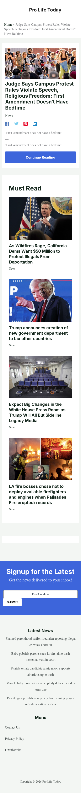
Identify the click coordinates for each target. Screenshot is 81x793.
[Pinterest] (25, 123)
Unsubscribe (13, 750)
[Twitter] (16, 123)
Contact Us (12, 727)
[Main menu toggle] (71, 9)
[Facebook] (7, 123)
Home (8, 24)
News (9, 115)
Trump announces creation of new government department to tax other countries (38, 333)
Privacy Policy (14, 738)
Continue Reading (40, 157)
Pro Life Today (45, 10)
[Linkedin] (35, 123)
